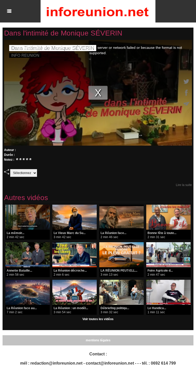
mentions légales (98, 340)
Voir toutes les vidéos (98, 319)
